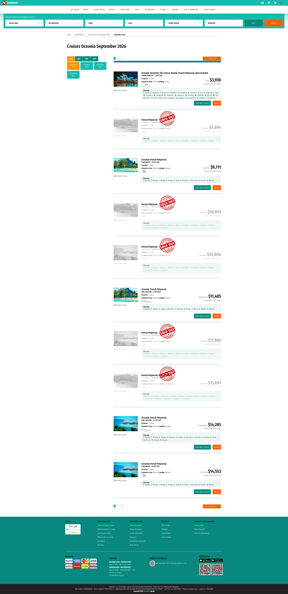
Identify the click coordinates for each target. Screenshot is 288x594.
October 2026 (87, 66)
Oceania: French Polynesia (153, 159)
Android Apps (166, 537)
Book (216, 103)
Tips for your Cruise (104, 533)
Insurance (133, 537)
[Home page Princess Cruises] (146, 85)
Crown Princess (147, 75)
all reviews (72, 532)
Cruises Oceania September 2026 (99, 35)
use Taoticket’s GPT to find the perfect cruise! (171, 563)
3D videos (100, 545)
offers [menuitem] (85, 10)
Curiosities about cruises (105, 525)
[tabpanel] (86, 71)
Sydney (155, 82)
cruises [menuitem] (111, 10)
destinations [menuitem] (149, 10)
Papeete (155, 168)
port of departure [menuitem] (191, 10)
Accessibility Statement (137, 541)
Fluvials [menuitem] (163, 10)
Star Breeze (145, 162)
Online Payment (199, 529)
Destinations (79, 35)
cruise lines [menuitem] (124, 10)
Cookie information (136, 533)
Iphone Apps (166, 533)
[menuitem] (262, 3)
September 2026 (73, 66)
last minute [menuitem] (75, 10)
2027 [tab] (78, 59)
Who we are (166, 525)
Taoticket (147, 591)
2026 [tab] (71, 59)
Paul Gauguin (146, 292)
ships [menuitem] (137, 10)
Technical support (136, 525)
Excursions (101, 541)
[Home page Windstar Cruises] (144, 172)
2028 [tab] (86, 59)
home (69, 35)
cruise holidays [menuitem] (209, 10)
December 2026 (73, 75)
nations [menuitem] (175, 10)
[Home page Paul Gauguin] (146, 301)
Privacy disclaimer (136, 529)
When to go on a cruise (105, 537)
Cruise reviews (199, 525)
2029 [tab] (94, 59)
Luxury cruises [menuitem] (99, 10)
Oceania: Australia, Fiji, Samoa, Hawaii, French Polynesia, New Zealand (174, 72)
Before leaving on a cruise (106, 529)
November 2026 (100, 66)
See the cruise (202, 103)
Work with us (134, 545)
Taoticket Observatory (201, 533)
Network (165, 529)
